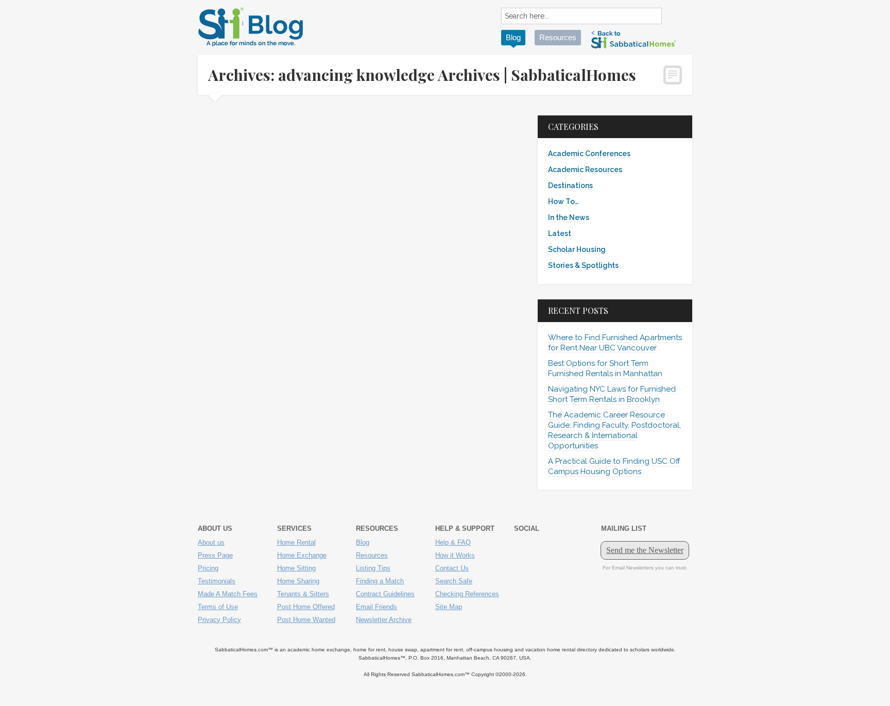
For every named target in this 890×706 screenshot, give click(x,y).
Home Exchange (302, 555)
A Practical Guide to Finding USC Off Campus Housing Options (614, 466)
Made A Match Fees (228, 594)
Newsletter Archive (384, 620)
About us (211, 542)
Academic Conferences (589, 153)
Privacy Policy (219, 620)
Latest (559, 233)
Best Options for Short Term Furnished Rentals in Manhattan (605, 368)
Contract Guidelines (385, 594)
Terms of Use (218, 607)
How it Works (455, 555)
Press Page (215, 555)
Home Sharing (298, 581)
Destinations (570, 185)
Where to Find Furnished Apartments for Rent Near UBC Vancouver (615, 342)
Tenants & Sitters (303, 594)
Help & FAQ (453, 542)
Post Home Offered (306, 607)
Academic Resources (585, 169)
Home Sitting (296, 568)
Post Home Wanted (306, 620)
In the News (568, 217)
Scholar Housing (577, 249)
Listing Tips (373, 568)
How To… (563, 201)
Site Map (448, 607)
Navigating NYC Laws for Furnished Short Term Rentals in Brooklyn (612, 394)
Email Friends (376, 607)
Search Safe (453, 581)
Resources (557, 37)
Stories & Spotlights (583, 265)
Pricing (208, 568)
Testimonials (216, 581)
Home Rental (296, 542)
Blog (513, 37)
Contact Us (452, 568)
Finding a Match (380, 581)
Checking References (467, 594)
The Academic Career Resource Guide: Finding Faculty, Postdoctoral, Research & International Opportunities (614, 430)
